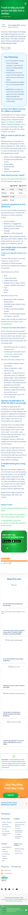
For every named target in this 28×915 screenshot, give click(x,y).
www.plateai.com (12, 544)
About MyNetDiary (6, 847)
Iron (21, 124)
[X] (13, 889)
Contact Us (5, 858)
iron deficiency (11, 122)
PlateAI (4, 849)
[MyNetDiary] (9, 3)
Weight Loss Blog (19, 848)
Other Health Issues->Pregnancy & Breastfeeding (14, 561)
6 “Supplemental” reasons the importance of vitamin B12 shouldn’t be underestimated (13, 523)
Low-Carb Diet (5, 831)
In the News (5, 851)
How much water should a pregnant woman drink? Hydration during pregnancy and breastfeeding (14, 632)
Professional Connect (20, 822)
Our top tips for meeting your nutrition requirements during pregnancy (11, 714)
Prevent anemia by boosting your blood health (13, 604)
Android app (5, 824)
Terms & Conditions (14, 899)
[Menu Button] (25, 3)
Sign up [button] (10, 795)
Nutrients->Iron (5, 558)
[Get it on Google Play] (6, 541)
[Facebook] (2, 889)
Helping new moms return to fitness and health (14, 686)
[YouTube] (17, 889)
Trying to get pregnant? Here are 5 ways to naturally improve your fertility (13, 742)
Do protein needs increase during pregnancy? (13, 659)
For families (18, 834)
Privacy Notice (4, 899)
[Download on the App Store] (16, 541)
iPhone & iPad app (6, 822)
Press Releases (6, 854)
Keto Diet (4, 829)
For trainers (18, 828)
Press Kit (4, 856)
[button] (5, 866)
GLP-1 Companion (6, 826)
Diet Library (18, 851)
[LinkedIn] (5, 889)
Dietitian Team (18, 853)
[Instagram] (9, 889)
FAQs (3, 860)
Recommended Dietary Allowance (15, 179)
